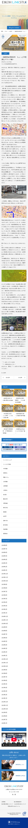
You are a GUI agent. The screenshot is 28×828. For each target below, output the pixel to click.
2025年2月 (4, 609)
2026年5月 (4, 556)
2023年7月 (4, 677)
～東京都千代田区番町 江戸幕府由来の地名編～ (8, 431)
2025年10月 (5, 581)
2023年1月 (4, 698)
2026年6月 (4, 552)
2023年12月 (5, 659)
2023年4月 (4, 687)
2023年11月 (5, 662)
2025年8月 (4, 588)
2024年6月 (4, 637)
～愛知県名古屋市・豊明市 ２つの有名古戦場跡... (20, 400)
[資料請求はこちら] (14, 761)
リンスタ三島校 (7, 464)
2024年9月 (4, 627)
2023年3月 (4, 691)
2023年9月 (4, 669)
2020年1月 (4, 723)
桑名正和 (5, 499)
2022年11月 (5, 705)
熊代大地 (5, 507)
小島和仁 (5, 490)
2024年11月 (5, 620)
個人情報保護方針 (17, 801)
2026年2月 (4, 566)
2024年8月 (4, 630)
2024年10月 (5, 623)
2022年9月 (4, 712)
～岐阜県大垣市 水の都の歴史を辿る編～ (8, 400)
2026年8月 (4, 545)
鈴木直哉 (5, 525)
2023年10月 (5, 666)
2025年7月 (4, 591)
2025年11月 (5, 577)
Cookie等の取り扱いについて (20, 804)
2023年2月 (4, 694)
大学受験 (5, 481)
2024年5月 (4, 641)
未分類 (4, 494)
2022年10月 (5, 709)
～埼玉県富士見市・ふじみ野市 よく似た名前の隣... (8, 415)
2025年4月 (4, 602)
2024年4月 (4, 645)
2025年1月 (4, 613)
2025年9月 (4, 584)
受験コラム (6, 477)
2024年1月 (4, 655)
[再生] (3, 745)
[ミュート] (22, 745)
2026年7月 (4, 549)
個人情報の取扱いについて (7, 804)
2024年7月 (4, 634)
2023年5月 (4, 684)
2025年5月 (4, 598)
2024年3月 (4, 648)
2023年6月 (4, 680)
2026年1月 (4, 570)
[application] (14, 740)
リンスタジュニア (7, 460)
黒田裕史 (5, 533)
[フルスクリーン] (24, 745)
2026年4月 (4, 559)
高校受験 (5, 529)
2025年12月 (5, 573)
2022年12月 (5, 701)
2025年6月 (4, 595)
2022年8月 (4, 716)
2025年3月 (4, 605)
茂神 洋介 (5, 520)
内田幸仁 (5, 473)
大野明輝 (5, 486)
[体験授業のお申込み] (14, 772)
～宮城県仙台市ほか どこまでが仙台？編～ (20, 431)
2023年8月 (4, 673)
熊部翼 (4, 512)
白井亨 (5, 53)
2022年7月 (4, 719)
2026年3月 (4, 563)
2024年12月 (5, 616)
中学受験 (5, 468)
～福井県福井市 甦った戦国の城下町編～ (20, 415)
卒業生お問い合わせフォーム (14, 806)
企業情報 (3, 801)
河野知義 (5, 503)
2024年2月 (4, 652)
